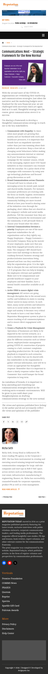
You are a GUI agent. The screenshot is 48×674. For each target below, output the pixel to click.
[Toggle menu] (43, 35)
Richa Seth (14, 88)
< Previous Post (7, 497)
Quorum (6, 592)
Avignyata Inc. (24, 670)
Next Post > (42, 497)
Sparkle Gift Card (10, 605)
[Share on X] (8, 422)
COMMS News (9, 583)
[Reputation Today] (10, 4)
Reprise (6, 596)
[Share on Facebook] (3, 422)
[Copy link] (26, 422)
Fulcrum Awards (10, 610)
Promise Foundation (12, 578)
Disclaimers (8, 629)
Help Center (8, 633)
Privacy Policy (9, 624)
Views (8, 42)
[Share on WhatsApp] (17, 422)
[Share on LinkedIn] (13, 422)
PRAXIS (6, 587)
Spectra (6, 601)
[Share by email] (22, 422)
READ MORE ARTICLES (9, 489)
